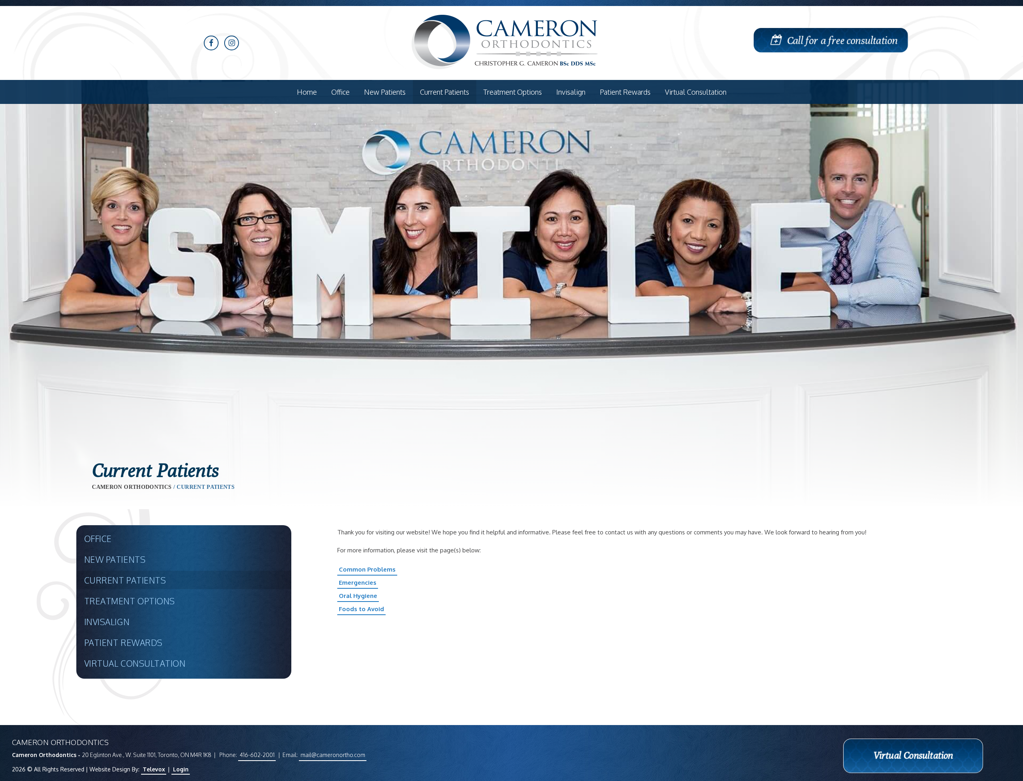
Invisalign (106, 621)
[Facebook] (211, 43)
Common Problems (367, 569)
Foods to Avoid (361, 609)
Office (98, 538)
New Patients (114, 559)
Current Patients (125, 580)
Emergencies (357, 582)
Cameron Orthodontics (131, 487)
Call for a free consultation (842, 40)
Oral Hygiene (358, 596)
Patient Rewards (123, 642)
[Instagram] (231, 43)
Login (181, 769)
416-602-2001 (257, 754)
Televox (154, 769)
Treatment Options (129, 601)
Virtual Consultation (135, 663)
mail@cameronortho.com (333, 754)
